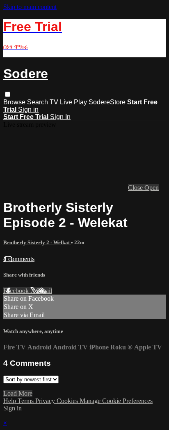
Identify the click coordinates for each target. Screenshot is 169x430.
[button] (7, 94)
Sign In (60, 116)
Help (10, 400)
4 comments (18, 258)
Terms (26, 400)
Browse (15, 102)
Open (151, 187)
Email (44, 290)
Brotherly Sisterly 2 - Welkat (37, 242)
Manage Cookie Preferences (116, 400)
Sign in (28, 109)
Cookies (68, 400)
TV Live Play (68, 102)
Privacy (46, 400)
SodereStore (107, 102)
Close (136, 187)
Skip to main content (30, 6)
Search (38, 102)
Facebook (16, 290)
